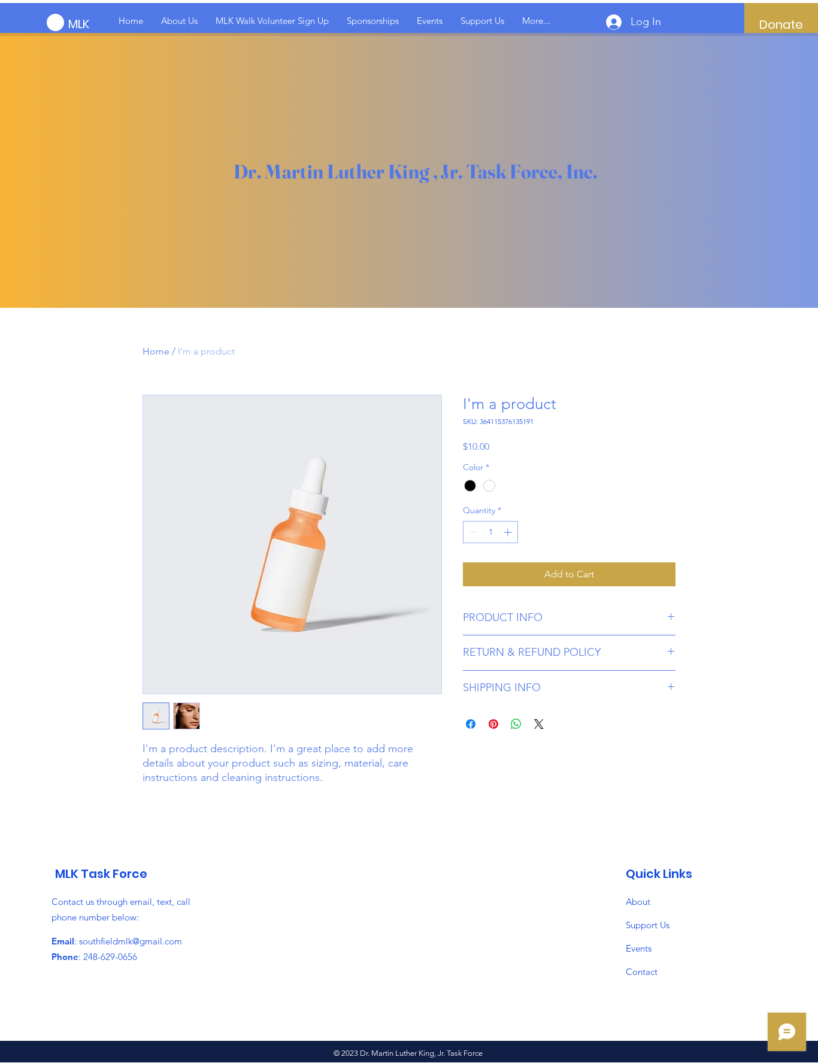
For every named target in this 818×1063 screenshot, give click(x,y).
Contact (642, 971)
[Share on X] (539, 724)
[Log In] (604, 22)
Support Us (647, 925)
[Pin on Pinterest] (493, 724)
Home (156, 351)
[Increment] (508, 532)
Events (639, 948)
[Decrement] (472, 532)
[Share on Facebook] (470, 724)
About (638, 901)
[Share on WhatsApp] (516, 724)
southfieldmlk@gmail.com (130, 941)
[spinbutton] (490, 532)
